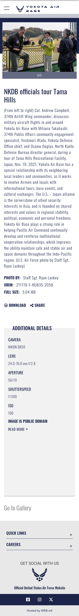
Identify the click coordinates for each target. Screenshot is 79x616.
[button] (7, 9)
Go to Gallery (17, 507)
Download (17, 305)
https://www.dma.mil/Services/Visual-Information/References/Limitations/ (33, 482)
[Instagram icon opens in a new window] (39, 599)
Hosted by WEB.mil (39, 610)
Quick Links (16, 533)
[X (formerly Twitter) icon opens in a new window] (51, 599)
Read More (17, 429)
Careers (13, 544)
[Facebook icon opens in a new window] (28, 599)
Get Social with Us (39, 563)
